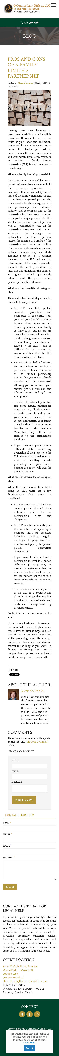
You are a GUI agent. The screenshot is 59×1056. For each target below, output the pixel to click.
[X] (22, 1014)
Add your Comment (37, 741)
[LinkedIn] (37, 1014)
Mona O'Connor (25, 83)
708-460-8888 (31, 22)
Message (17, 782)
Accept (29, 1048)
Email (15, 771)
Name (15, 761)
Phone (7, 834)
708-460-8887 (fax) (13, 977)
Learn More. (29, 1042)
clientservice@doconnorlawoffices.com (25, 981)
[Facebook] (29, 1014)
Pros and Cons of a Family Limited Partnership (26, 67)
